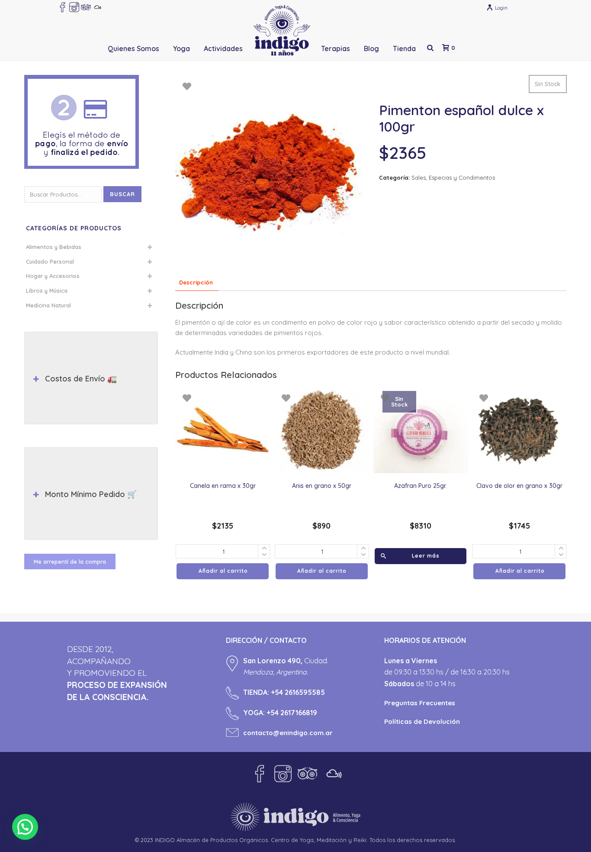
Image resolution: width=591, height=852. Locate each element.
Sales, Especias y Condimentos (453, 177)
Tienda (404, 48)
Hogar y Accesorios (53, 275)
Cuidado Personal (50, 261)
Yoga (181, 48)
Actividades (223, 48)
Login (501, 7)
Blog (371, 48)
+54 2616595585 (298, 692)
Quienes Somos (133, 48)
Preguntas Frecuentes (419, 703)
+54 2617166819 (292, 712)
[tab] (196, 283)
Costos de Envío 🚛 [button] (81, 379)
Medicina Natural (48, 305)
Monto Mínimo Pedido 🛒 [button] (91, 494)
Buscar (122, 193)
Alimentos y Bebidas (53, 246)
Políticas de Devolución (422, 721)
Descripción (196, 282)
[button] (25, 827)
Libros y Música (46, 290)
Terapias (335, 48)
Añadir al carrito (223, 571)
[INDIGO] (282, 30)
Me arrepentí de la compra (70, 561)
